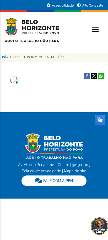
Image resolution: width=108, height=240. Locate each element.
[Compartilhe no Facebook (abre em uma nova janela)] (87, 75)
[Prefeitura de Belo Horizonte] (31, 26)
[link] (53, 180)
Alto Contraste (92, 5)
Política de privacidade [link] (41, 171)
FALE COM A (57, 181)
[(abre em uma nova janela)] (94, 75)
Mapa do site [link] (75, 171)
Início (6, 57)
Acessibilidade (63, 5)
